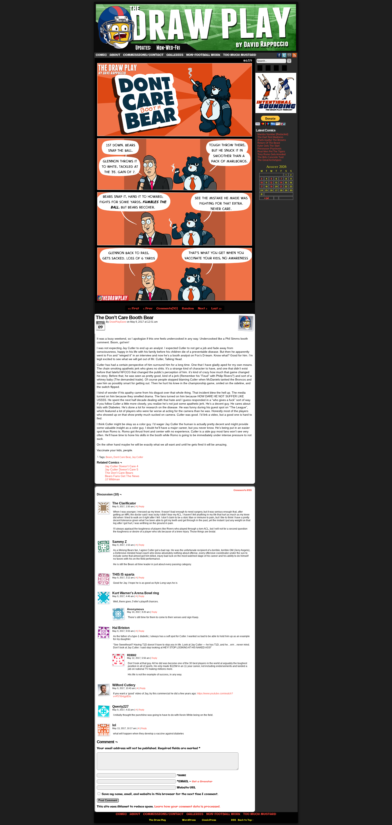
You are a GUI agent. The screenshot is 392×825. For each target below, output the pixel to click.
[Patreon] (268, 69)
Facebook (279, 55)
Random (188, 308)
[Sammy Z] (103, 546)
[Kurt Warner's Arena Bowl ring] (103, 597)
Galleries (174, 55)
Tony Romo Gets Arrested (271, 154)
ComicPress (209, 820)
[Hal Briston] (103, 632)
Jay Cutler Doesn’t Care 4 (121, 466)
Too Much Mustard (239, 55)
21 (281, 186)
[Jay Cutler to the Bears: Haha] (175, 302)
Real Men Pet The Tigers (271, 151)
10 (262, 182)
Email (289, 55)
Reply (141, 506)
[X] (276, 69)
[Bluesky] (259, 69)
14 (281, 182)
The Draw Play (196, 27)
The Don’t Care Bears (119, 472)
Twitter (284, 55)
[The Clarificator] (103, 508)
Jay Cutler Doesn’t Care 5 (121, 469)
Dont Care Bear (122, 457)
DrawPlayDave (117, 321)
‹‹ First (133, 308)
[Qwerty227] (103, 711)
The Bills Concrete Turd (270, 157)
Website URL (186, 788)
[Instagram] (284, 69)
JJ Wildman (112, 479)
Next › (202, 308)
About (115, 55)
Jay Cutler (137, 457)
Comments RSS (243, 490)
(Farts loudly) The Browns (271, 140)
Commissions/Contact (143, 55)
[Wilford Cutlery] (103, 689)
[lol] (103, 729)
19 (271, 186)
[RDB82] (118, 660)
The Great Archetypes (269, 160)
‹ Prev (147, 308)
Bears (109, 457)
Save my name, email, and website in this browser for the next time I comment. (160, 794)
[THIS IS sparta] (103, 579)
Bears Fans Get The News (122, 476)
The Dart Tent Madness (270, 137)
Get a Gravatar (202, 781)
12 (271, 182)
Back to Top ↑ (246, 820)
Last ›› (216, 308)
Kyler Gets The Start (268, 145)
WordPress (189, 820)
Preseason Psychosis (269, 148)
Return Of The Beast (268, 142)
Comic (101, 55)
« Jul (266, 198)
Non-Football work (203, 55)
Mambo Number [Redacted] (272, 134)
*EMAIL (194, 781)
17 (262, 186)
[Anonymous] (118, 614)
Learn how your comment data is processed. (187, 807)
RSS (294, 55)
